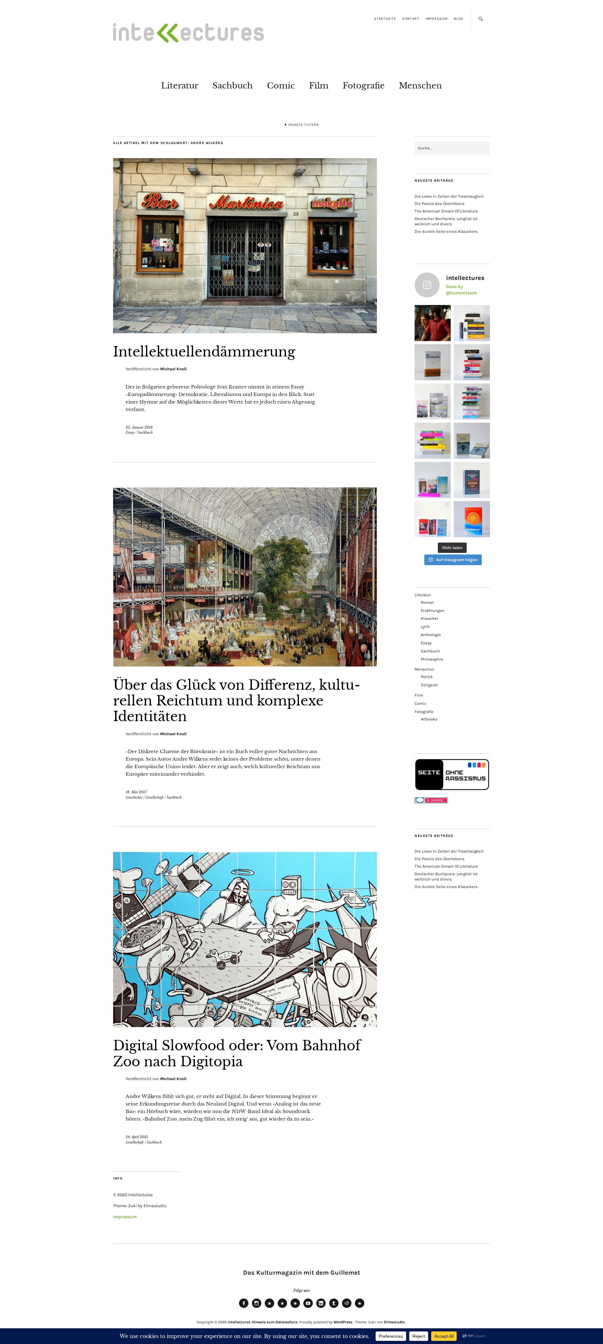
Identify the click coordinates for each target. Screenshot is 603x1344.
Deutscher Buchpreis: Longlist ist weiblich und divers (446, 221)
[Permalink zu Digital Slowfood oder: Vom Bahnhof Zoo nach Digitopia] (245, 1025)
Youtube (308, 1307)
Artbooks (429, 719)
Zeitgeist (429, 685)
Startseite (385, 19)
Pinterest (359, 1307)
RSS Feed (295, 1307)
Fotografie (364, 86)
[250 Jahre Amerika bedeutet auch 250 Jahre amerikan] (472, 323)
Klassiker (429, 618)
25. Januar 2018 (139, 427)
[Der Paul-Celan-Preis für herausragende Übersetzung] (472, 441)
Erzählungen (432, 610)
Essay (130, 432)
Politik (427, 676)
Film (319, 86)
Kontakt (410, 19)
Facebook (243, 1307)
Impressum (437, 19)
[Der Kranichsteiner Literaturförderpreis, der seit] (472, 519)
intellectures (239, 1322)
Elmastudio (394, 1322)
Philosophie (432, 659)
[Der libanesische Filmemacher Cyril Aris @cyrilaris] (433, 323)
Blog (458, 19)
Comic (281, 86)
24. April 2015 (137, 1137)
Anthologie (431, 634)
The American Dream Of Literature (446, 211)
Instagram (256, 1307)
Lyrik (425, 626)
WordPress (343, 1322)
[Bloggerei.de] (431, 802)
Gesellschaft (154, 797)
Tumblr (334, 1307)
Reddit (346, 1307)
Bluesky (269, 1307)
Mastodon (282, 1307)
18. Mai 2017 (136, 792)
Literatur (179, 86)
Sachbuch (232, 86)
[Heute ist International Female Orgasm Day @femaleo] (433, 441)
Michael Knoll (173, 369)
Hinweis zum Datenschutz (275, 1322)
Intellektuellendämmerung (204, 352)
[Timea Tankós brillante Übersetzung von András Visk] (433, 362)
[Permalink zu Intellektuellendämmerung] (245, 331)
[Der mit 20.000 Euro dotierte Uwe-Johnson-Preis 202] (433, 519)
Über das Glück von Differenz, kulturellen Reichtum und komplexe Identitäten (236, 701)
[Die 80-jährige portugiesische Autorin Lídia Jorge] (472, 480)
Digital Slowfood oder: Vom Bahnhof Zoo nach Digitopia (237, 1053)
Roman (427, 602)
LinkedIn (321, 1307)
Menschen (420, 86)
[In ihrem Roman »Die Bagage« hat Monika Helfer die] (433, 480)
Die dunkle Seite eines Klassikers (446, 231)
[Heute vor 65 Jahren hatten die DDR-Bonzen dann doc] (433, 401)
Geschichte (134, 797)
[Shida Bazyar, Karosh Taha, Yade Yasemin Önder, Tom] (472, 401)
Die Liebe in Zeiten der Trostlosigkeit (449, 196)
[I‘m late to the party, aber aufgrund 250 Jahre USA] (472, 362)
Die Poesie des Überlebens (439, 203)
